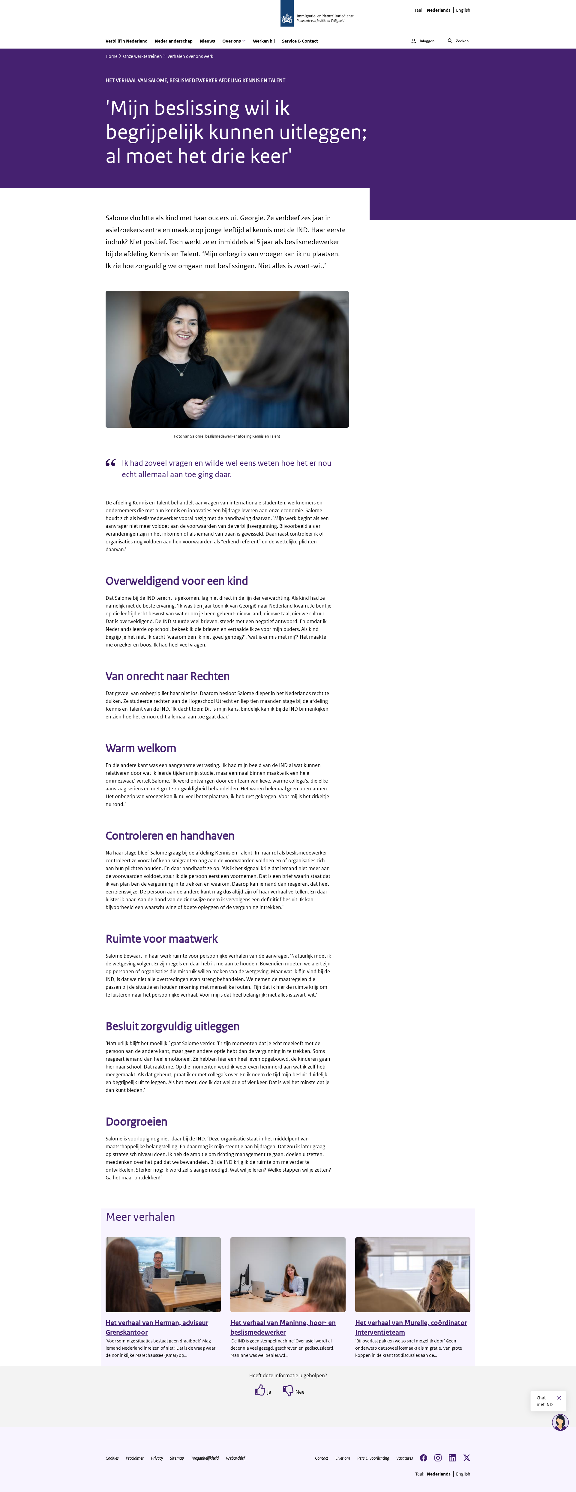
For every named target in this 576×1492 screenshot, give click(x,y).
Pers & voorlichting (373, 1458)
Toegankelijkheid (205, 1458)
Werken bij (264, 41)
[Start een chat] (560, 1422)
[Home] (288, 16)
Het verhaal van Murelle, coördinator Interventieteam (411, 1327)
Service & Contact (300, 41)
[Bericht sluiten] (559, 1397)
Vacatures (404, 1458)
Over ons (342, 1458)
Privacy (157, 1458)
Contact (321, 1458)
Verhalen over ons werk (190, 56)
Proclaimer (135, 1458)
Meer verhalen (140, 1217)
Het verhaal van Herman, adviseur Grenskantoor (157, 1327)
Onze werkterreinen (142, 56)
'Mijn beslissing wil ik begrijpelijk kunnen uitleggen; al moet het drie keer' (236, 132)
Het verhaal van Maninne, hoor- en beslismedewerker (283, 1327)
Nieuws (207, 41)
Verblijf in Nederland (127, 41)
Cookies (112, 1458)
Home (112, 56)
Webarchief (235, 1458)
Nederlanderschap (174, 41)
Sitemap (177, 1458)
